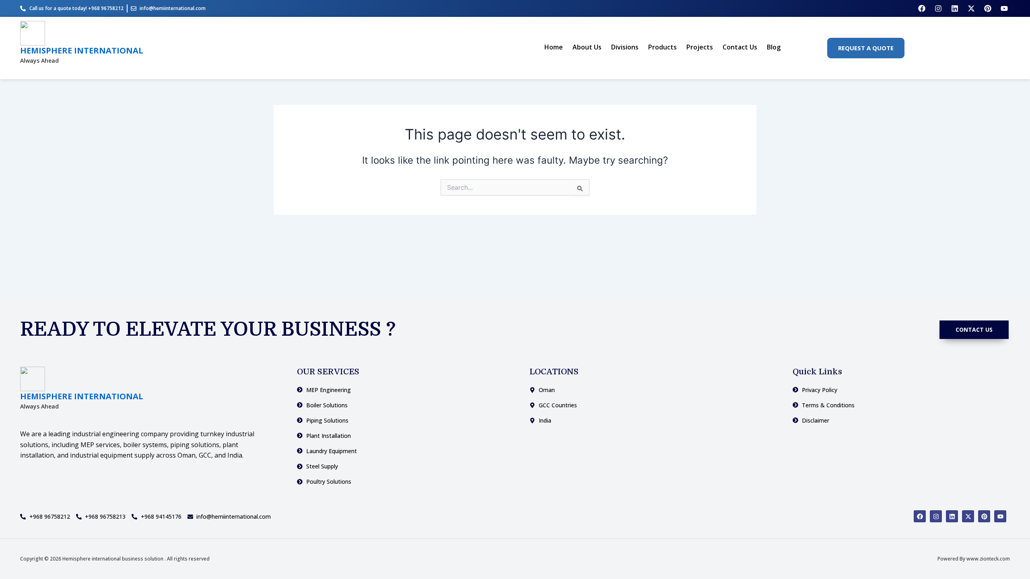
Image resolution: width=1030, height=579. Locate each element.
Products (662, 47)
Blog (774, 47)
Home (553, 47)
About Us (587, 47)
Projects (699, 47)
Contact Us (740, 47)
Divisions (625, 47)
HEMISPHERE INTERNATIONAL (81, 50)
